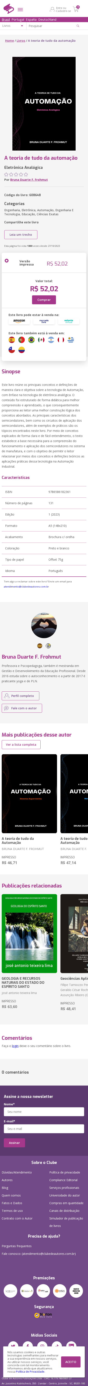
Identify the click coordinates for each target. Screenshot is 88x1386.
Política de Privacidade (30, 1371)
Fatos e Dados (12, 1203)
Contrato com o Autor (17, 1218)
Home (9, 41)
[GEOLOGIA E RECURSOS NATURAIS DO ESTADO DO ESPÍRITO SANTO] (29, 933)
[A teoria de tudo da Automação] (29, 793)
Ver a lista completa (21, 745)
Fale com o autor (24, 708)
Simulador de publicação (66, 1222)
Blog (5, 1188)
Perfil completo (22, 696)
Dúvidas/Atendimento (17, 1172)
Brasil (6, 19)
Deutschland (47, 19)
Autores (7, 1180)
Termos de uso (12, 1211)
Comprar (44, 300)
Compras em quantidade (66, 1203)
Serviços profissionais (64, 1188)
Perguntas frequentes (17, 1246)
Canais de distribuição (64, 1211)
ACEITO (70, 1362)
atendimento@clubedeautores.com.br (26, 586)
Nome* (9, 1104)
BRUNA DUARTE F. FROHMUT (23, 849)
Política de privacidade (64, 1172)
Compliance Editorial (63, 1180)
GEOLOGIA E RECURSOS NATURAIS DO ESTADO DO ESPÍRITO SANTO (23, 983)
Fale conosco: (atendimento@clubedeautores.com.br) (39, 1254)
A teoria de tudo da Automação (18, 841)
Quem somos (11, 1195)
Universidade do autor (64, 1195)
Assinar (14, 1143)
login (15, 1046)
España (31, 19)
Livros (21, 41)
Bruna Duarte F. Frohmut (29, 180)
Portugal (18, 19)
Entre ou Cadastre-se (63, 9)
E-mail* (9, 1121)
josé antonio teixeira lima (19, 993)
